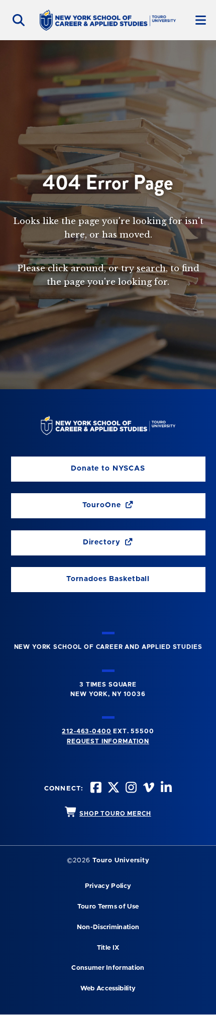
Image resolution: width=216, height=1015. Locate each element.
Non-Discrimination (108, 927)
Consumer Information (107, 968)
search (151, 268)
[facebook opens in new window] (94, 788)
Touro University (120, 860)
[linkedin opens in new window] (165, 788)
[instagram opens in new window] (130, 788)
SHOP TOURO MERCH (115, 814)
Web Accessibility (108, 988)
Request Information (108, 741)
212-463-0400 (86, 731)
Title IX (108, 948)
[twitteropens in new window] (112, 788)
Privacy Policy (108, 886)
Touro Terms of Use (108, 907)
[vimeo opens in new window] (147, 788)
